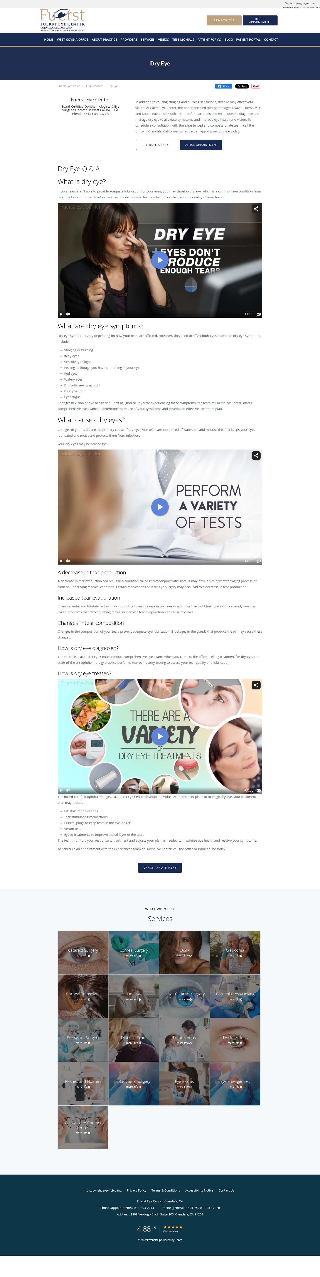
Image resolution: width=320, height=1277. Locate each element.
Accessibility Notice (199, 1190)
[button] (260, 20)
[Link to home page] (56, 20)
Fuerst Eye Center (69, 86)
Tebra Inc (115, 1190)
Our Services (94, 86)
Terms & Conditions (166, 1190)
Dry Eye (113, 86)
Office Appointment (201, 145)
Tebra (178, 1240)
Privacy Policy (136, 1190)
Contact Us (226, 1190)
